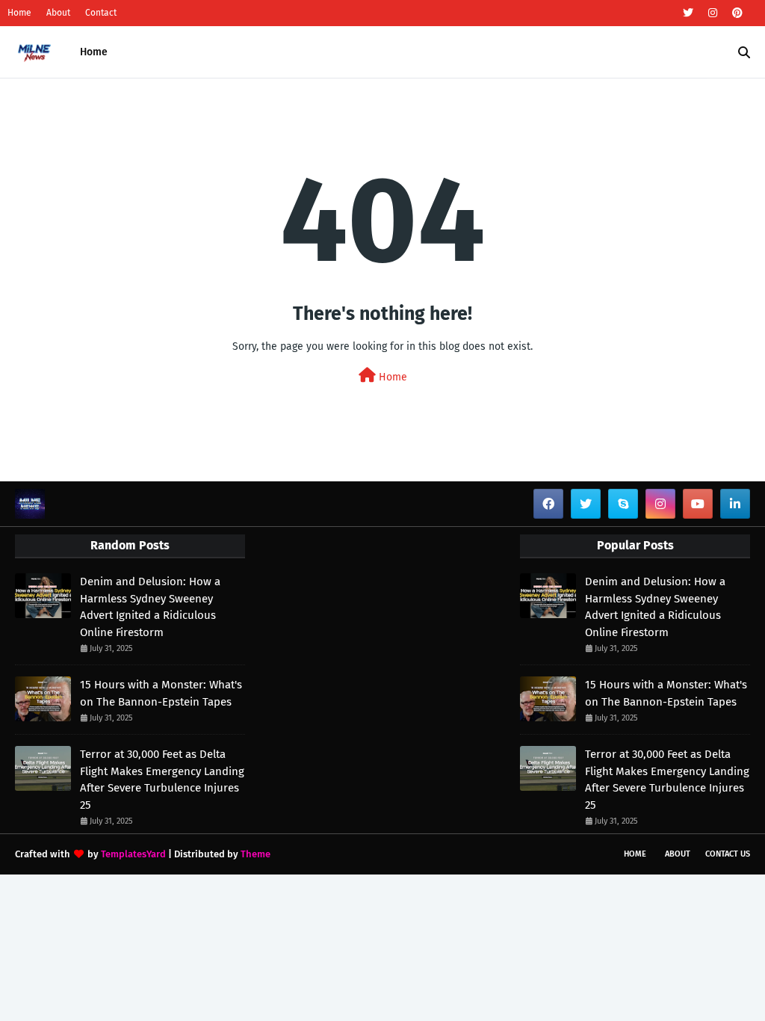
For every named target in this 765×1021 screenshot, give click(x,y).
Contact (101, 12)
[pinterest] (735, 13)
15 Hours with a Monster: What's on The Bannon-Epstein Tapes (161, 693)
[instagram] (712, 13)
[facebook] (548, 504)
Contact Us (727, 854)
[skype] (623, 504)
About (58, 12)
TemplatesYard (133, 854)
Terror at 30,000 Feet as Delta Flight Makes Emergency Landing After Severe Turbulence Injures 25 (162, 779)
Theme (255, 854)
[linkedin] (735, 504)
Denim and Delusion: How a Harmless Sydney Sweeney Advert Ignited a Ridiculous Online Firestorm (150, 607)
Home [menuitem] (94, 52)
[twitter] (688, 13)
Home (19, 12)
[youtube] (698, 504)
